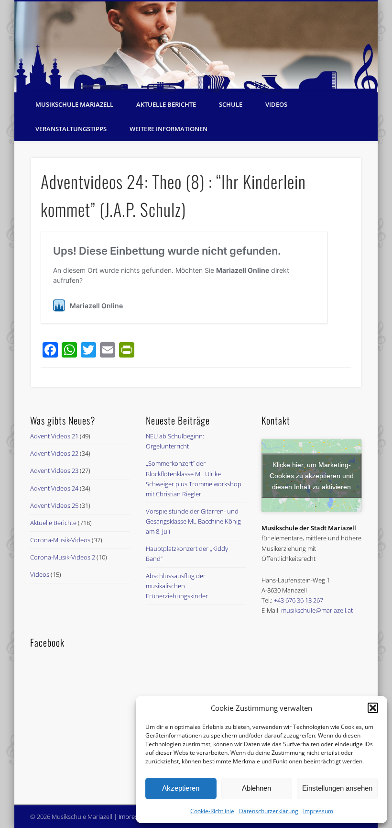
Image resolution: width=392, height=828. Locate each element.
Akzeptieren (180, 788)
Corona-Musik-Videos (60, 540)
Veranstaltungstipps (71, 128)
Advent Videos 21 (54, 436)
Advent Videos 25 (54, 505)
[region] (196, 46)
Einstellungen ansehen (337, 788)
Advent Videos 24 (54, 488)
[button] (373, 708)
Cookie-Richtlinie (212, 811)
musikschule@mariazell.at (317, 610)
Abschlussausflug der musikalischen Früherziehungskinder (177, 585)
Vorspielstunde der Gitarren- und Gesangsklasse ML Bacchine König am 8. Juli (193, 521)
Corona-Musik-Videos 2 (62, 557)
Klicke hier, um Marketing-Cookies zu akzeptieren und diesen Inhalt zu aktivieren (312, 475)
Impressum (318, 811)
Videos (276, 104)
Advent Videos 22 (54, 453)
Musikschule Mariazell (74, 104)
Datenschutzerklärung (268, 811)
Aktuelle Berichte (166, 104)
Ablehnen (256, 788)
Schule (230, 104)
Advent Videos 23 (54, 470)
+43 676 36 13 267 (298, 600)
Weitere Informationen (168, 128)
